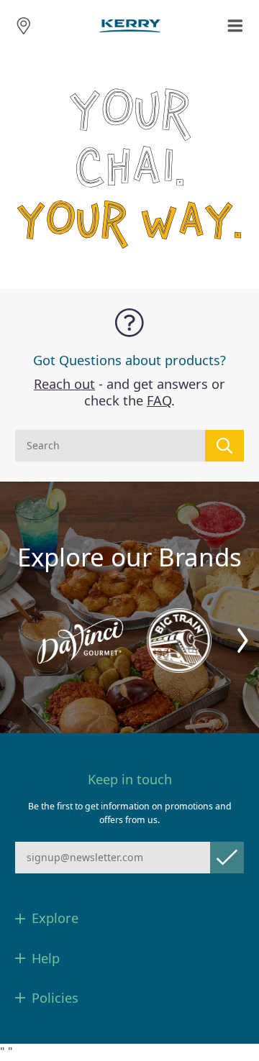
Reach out (64, 383)
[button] (242, 640)
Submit (227, 857)
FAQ (159, 400)
